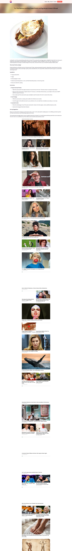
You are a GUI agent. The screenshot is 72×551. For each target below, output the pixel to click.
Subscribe (59, 1)
